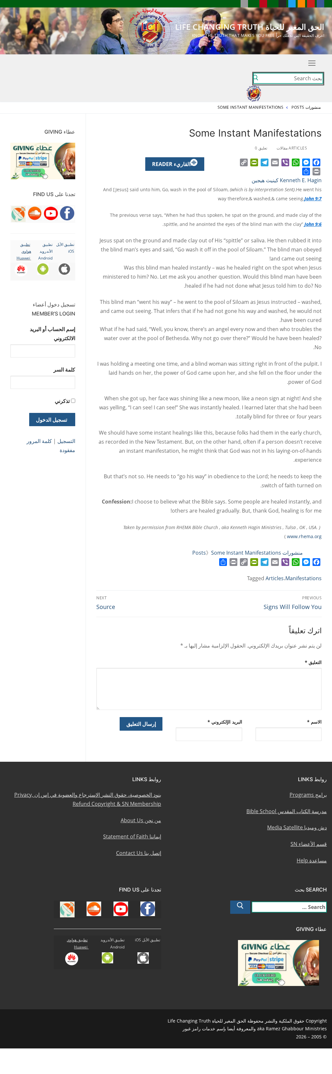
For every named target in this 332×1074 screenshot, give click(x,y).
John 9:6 (313, 224)
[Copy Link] (244, 162)
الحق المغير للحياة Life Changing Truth (249, 26)
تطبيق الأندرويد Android (45, 251)
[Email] (275, 162)
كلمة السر (64, 369)
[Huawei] (234, 3)
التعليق (313, 662)
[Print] (316, 171)
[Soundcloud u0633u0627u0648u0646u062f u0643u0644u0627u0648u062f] (301, 3)
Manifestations (303, 578)
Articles (275, 578)
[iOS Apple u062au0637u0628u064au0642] (244, 3)
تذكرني (62, 400)
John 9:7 (313, 198)
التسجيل (66, 441)
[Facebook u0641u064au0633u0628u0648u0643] (320, 3)
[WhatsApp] (295, 162)
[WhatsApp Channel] (273, 3)
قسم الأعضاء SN (308, 843)
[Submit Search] (255, 78)
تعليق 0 (261, 148)
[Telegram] (264, 162)
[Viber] (285, 162)
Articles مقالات (292, 148)
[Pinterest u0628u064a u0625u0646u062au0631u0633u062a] (263, 3)
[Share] (306, 171)
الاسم (314, 722)
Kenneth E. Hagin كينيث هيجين (287, 180)
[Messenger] (306, 162)
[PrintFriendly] (254, 162)
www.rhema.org (304, 536)
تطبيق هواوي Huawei (24, 251)
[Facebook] (316, 162)
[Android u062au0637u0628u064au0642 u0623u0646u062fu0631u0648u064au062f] (253, 3)
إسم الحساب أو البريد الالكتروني (52, 334)
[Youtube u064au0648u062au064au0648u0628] (310, 3)
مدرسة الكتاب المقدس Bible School (286, 811)
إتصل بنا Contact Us (138, 853)
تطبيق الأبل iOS (147, 940)
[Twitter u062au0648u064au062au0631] (292, 3)
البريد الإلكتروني (225, 722)
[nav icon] (312, 63)
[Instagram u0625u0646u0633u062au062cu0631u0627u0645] (282, 3)
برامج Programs (308, 794)
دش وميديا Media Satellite (297, 827)
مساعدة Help (312, 860)
